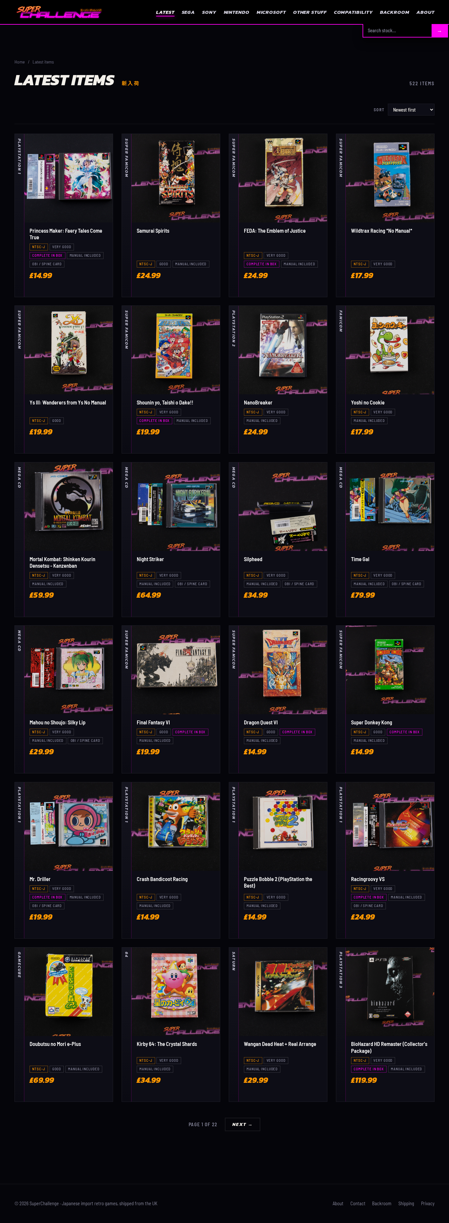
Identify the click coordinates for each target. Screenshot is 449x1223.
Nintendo (236, 12)
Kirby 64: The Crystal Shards (167, 1044)
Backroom (394, 12)
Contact (358, 1203)
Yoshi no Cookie (368, 402)
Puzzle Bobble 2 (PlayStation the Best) (278, 882)
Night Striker (150, 559)
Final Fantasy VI (153, 722)
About (425, 12)
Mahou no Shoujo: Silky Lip (57, 722)
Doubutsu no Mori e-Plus (55, 1044)
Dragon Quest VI (261, 722)
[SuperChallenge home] (58, 12)
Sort (379, 110)
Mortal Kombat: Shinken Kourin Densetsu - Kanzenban (62, 562)
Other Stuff (310, 12)
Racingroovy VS (368, 879)
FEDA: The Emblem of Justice (275, 230)
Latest (165, 12)
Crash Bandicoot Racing (162, 879)
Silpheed (253, 559)
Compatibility (353, 12)
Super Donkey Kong (371, 722)
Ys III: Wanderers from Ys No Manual (68, 402)
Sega (188, 12)
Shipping (406, 1203)
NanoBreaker (258, 402)
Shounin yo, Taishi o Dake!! (165, 402)
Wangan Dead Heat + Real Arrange (280, 1044)
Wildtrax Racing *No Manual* (381, 230)
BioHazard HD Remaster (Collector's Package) (389, 1047)
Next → (242, 1124)
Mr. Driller (40, 879)
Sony (209, 12)
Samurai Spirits (153, 230)
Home (19, 62)
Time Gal (360, 559)
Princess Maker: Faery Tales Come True (66, 233)
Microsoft (271, 12)
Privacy (428, 1203)
